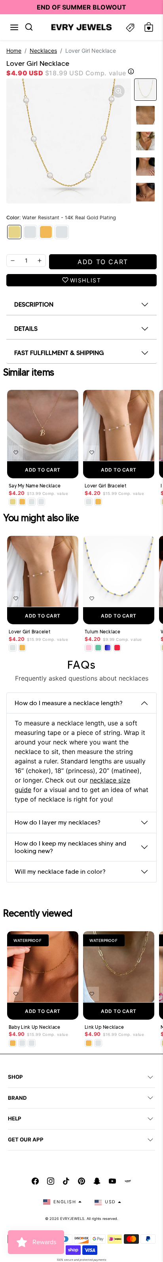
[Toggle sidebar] (130, 27)
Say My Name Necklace (35, 486)
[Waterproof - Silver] (62, 232)
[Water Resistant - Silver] (30, 232)
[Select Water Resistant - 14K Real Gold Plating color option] (13, 502)
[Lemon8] (128, 1181)
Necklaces (43, 50)
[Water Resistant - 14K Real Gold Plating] (14, 232)
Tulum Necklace (103, 632)
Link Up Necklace (104, 1027)
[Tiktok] (66, 1181)
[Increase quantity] (39, 261)
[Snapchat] (97, 1181)
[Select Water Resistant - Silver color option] (32, 502)
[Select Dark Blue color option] (108, 648)
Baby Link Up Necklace (34, 1027)
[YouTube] (112, 1181)
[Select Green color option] (98, 648)
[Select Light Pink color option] (89, 648)
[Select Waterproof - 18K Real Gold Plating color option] (22, 502)
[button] (14, 27)
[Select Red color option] (117, 648)
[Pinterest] (81, 1181)
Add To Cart (43, 470)
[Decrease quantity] (13, 261)
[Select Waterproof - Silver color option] (41, 502)
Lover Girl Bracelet (105, 486)
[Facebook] (35, 1181)
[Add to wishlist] (16, 452)
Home (13, 50)
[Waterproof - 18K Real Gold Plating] (46, 232)
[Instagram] (50, 1181)
